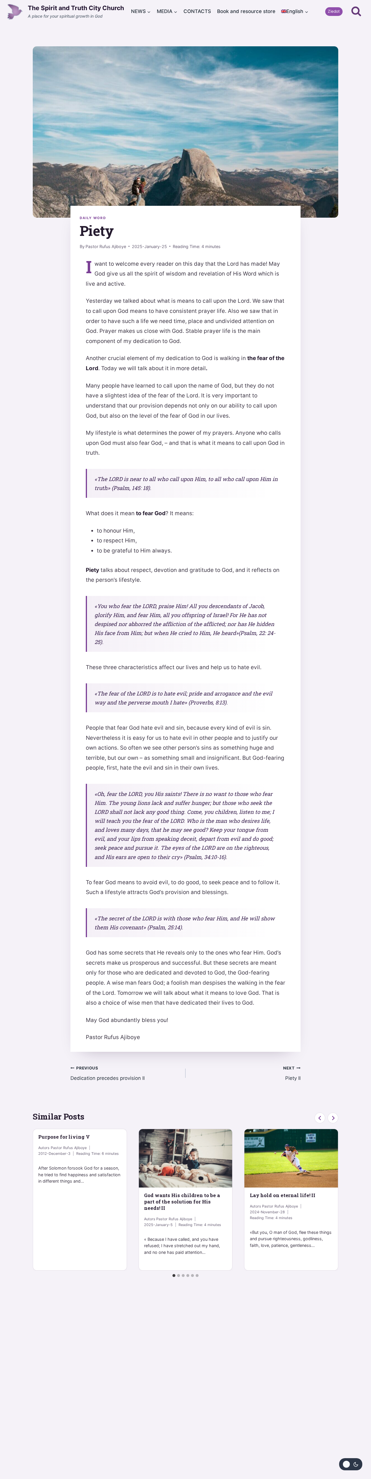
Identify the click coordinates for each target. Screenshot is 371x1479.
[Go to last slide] (319, 1118)
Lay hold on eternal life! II (283, 1195)
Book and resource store (246, 11)
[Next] (333, 1118)
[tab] (173, 1275)
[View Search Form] (356, 11)
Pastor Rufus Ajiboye (106, 246)
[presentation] (185, 1158)
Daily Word (93, 218)
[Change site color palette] (350, 1464)
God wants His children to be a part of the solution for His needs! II (182, 1201)
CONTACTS (197, 11)
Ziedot (334, 11)
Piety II (292, 1073)
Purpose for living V (64, 1136)
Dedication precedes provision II (107, 1073)
